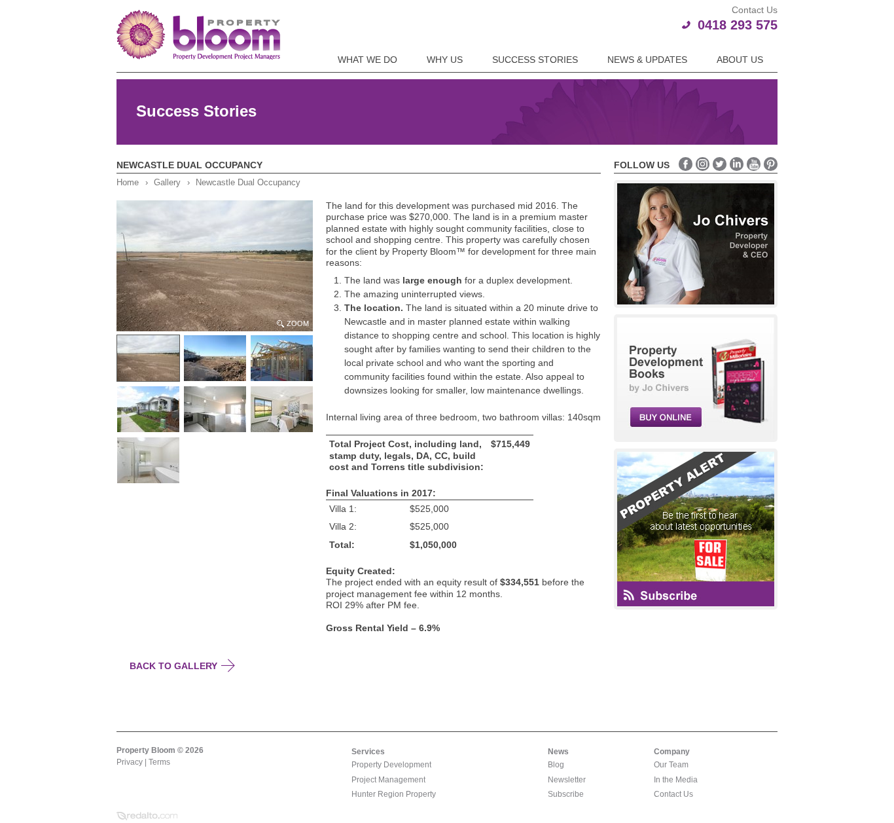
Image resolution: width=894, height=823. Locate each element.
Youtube (753, 164)
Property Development (391, 764)
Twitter (719, 164)
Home (127, 182)
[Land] (149, 358)
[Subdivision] (216, 358)
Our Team (671, 764)
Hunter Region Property (393, 794)
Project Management (388, 779)
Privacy (129, 762)
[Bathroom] (149, 460)
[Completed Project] (149, 409)
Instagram (702, 164)
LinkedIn (736, 164)
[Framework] (283, 358)
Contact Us (673, 794)
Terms (159, 762)
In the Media (676, 779)
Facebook (685, 164)
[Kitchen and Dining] (216, 409)
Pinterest (771, 164)
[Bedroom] (283, 409)
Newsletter (567, 779)
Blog (556, 764)
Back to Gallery (173, 666)
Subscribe (566, 794)
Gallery (167, 182)
